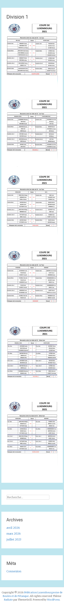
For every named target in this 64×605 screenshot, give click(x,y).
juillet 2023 (13, 539)
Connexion (13, 571)
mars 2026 (13, 533)
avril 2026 (13, 527)
